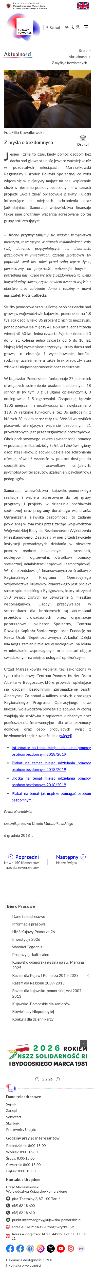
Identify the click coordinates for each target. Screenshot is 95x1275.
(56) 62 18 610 (23, 1212)
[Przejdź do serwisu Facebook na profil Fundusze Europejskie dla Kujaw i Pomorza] (20, 1248)
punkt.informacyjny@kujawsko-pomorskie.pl (46, 1220)
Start (83, 50)
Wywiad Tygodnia (27, 947)
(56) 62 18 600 (23, 1205)
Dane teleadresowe (28, 916)
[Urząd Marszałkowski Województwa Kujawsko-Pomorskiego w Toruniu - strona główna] (23, 27)
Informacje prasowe (29, 924)
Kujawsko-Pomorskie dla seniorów (41, 1003)
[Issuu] (71, 1248)
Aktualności (78, 56)
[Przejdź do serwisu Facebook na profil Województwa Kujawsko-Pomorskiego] (10, 1248)
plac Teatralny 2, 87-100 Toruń (36, 1198)
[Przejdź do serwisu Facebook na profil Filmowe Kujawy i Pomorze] (30, 1248)
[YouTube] (61, 1248)
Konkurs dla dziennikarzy (33, 1019)
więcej (65, 735)
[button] (47, 1055)
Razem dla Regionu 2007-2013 (38, 983)
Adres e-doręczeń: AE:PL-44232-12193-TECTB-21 (50, 1236)
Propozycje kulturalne (30, 954)
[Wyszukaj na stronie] (47, 27)
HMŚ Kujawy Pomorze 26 (33, 931)
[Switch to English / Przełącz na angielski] (83, 5)
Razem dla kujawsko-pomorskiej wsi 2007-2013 (47, 993)
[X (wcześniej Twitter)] (51, 1248)
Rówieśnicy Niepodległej (33, 1011)
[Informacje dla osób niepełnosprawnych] (75, 27)
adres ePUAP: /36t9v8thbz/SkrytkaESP (43, 1227)
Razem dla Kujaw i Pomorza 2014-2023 (45, 975)
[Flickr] (81, 1248)
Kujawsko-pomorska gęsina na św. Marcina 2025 (48, 965)
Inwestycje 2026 (26, 939)
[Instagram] (40, 1248)
